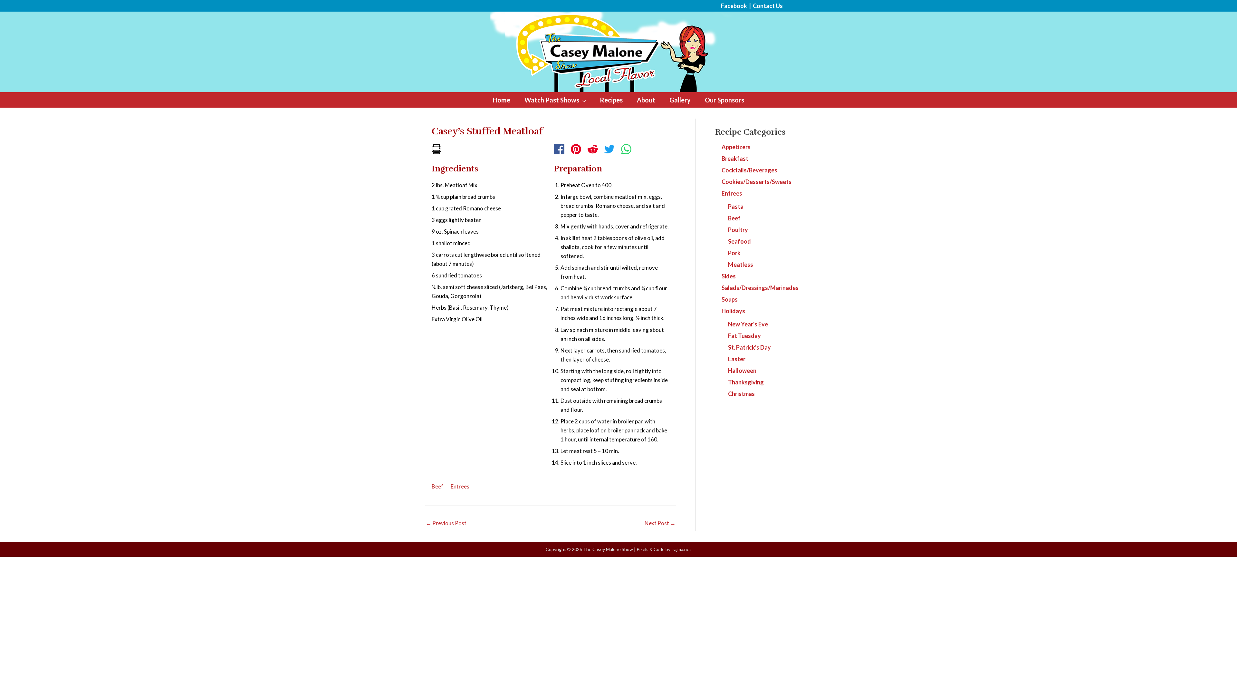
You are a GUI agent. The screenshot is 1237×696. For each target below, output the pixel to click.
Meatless (740, 264)
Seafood (739, 241)
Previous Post (446, 523)
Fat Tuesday (744, 335)
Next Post (660, 523)
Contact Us (768, 5)
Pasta (735, 206)
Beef (437, 486)
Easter (736, 358)
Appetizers (736, 146)
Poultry (738, 229)
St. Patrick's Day (749, 347)
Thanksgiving (746, 382)
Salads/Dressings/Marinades (760, 287)
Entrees (460, 486)
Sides (729, 276)
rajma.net (682, 549)
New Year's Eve (748, 324)
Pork (734, 252)
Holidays (733, 310)
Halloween (742, 370)
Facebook (734, 5)
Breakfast (735, 158)
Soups (730, 299)
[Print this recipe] (436, 148)
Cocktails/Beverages (749, 170)
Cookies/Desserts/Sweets (756, 181)
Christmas (741, 393)
